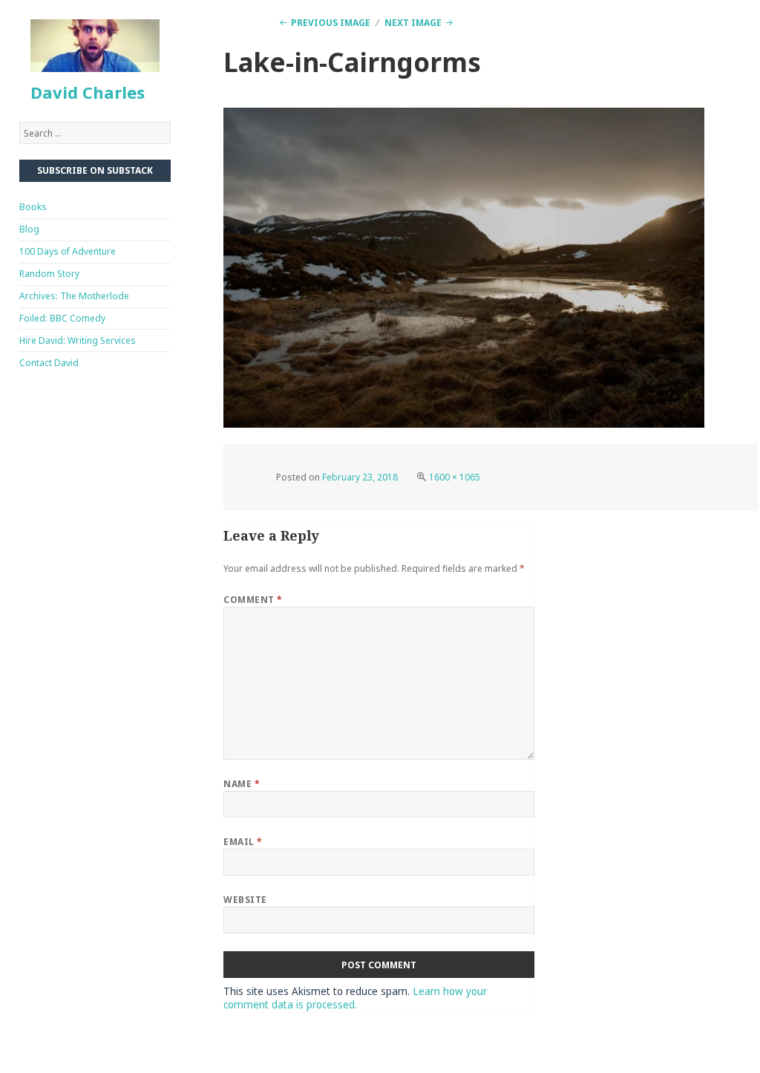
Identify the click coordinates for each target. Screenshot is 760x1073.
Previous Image (330, 22)
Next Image (413, 22)
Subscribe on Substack (95, 170)
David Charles (87, 92)
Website (244, 899)
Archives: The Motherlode (74, 296)
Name (241, 783)
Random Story (49, 273)
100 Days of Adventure (67, 251)
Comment (252, 599)
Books (33, 206)
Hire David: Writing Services (77, 340)
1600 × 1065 (454, 477)
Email (242, 841)
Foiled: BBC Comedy (62, 318)
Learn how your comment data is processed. (355, 998)
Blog (29, 229)
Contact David (49, 362)
